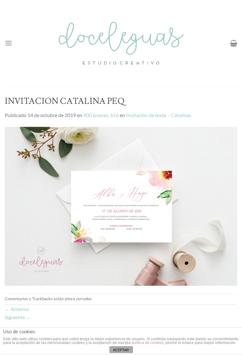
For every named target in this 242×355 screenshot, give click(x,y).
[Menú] (8, 43)
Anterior (17, 309)
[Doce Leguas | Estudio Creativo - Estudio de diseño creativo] (121, 43)
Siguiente (18, 317)
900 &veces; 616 (101, 115)
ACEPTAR (121, 350)
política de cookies (148, 343)
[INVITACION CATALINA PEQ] (121, 205)
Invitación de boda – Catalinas (158, 115)
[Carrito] (233, 43)
